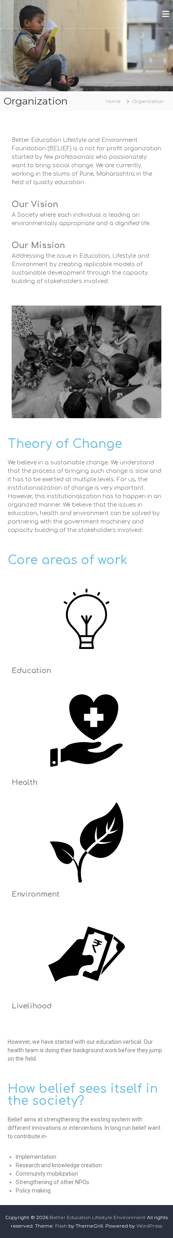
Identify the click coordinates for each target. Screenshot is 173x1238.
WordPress (149, 1226)
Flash (61, 1226)
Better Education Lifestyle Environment (97, 1217)
